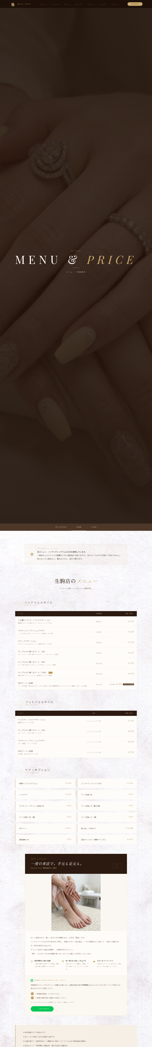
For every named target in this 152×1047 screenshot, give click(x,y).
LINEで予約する (43, 1008)
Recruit (115, 4)
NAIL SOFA (24, 4)
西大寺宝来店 (60, 527)
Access (91, 4)
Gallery (79, 4)
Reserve (135, 4)
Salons (56, 4)
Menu (67, 4)
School (103, 4)
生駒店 (79, 527)
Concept (43, 4)
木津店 (94, 527)
